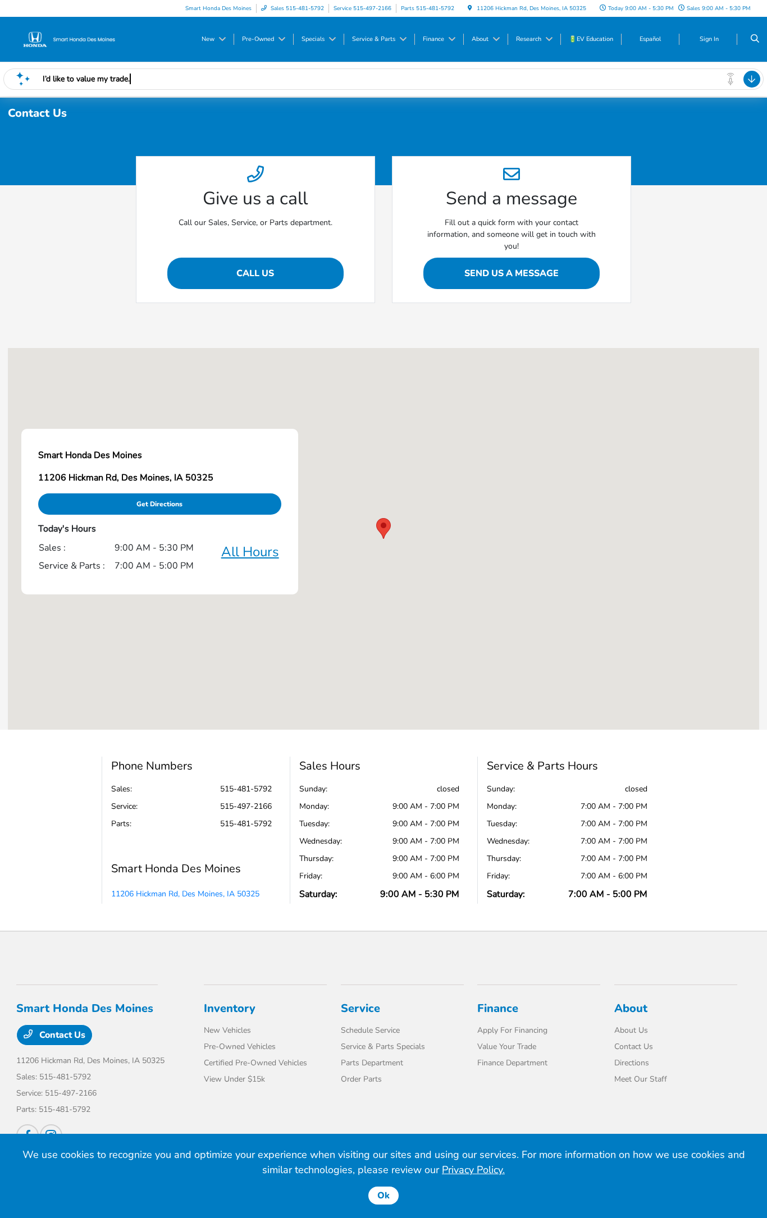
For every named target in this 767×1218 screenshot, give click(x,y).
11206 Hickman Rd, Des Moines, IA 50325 (185, 894)
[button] (383, 528)
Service (360, 1008)
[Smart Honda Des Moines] (67, 39)
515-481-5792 (246, 789)
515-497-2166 (246, 806)
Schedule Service (370, 1030)
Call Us (255, 273)
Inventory (229, 1008)
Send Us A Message (511, 273)
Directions (631, 1062)
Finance (497, 1008)
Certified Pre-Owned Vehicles (255, 1062)
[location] (470, 8)
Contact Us (61, 1035)
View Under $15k (234, 1079)
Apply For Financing (512, 1030)
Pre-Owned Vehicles (240, 1046)
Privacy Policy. (473, 1169)
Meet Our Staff (640, 1079)
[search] (755, 39)
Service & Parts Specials (383, 1046)
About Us (631, 1030)
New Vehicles (227, 1030)
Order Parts (361, 1079)
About (630, 1008)
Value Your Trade (506, 1046)
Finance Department (512, 1062)
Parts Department (372, 1062)
